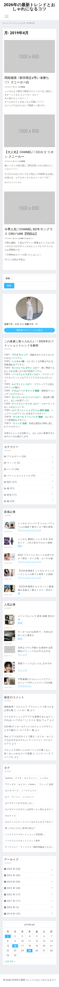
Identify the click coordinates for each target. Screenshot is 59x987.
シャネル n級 (18, 361)
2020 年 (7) (12, 907)
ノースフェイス (28, 790)
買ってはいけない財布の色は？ (20, 828)
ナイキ (18, 778)
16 (15, 946)
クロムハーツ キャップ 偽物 (25, 390)
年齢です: (29, 324)
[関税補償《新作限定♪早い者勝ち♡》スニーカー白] (29, 72)
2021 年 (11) (13, 901)
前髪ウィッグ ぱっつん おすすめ (35, 663)
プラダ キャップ (20, 354)
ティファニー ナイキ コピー (25, 403)
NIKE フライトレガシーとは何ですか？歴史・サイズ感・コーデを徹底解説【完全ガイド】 (36, 558)
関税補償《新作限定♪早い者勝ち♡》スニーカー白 (27, 79)
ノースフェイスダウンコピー (26, 374)
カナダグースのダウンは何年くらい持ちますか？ (29, 809)
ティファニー (11, 847)
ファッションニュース (20, 475)
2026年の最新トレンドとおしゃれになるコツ (29, 7)
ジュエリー (28, 797)
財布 (11, 495)
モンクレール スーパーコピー (26, 397)
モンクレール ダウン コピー (25, 368)
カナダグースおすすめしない (19, 803)
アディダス (10, 784)
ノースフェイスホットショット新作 (22, 840)
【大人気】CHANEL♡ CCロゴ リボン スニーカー (29, 154)
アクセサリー (16, 456)
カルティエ (10, 815)
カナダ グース (12, 790)
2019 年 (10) (13, 913)
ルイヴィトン (30, 778)
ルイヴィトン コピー (22, 384)
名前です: (8, 324)
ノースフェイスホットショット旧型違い (24, 834)
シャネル (44, 778)
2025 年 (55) (13, 875)
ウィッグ (13, 463)
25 (29, 950)
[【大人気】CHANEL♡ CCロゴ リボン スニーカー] (29, 146)
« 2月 (6, 961)
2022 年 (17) (13, 894)
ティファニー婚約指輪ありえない (36, 847)
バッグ (12, 469)
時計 (11, 482)
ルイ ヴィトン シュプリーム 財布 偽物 (30, 410)
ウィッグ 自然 (20, 423)
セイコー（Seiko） (27, 784)
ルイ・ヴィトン (12, 797)
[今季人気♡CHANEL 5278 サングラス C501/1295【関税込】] (29, 223)
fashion (9, 778)
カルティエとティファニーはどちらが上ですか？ (29, 822)
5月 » (12, 961)
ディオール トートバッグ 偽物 (28, 417)
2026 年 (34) (13, 869)
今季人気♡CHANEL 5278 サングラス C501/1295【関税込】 (29, 231)
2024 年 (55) (13, 881)
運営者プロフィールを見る (29, 330)
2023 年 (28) (13, 888)
